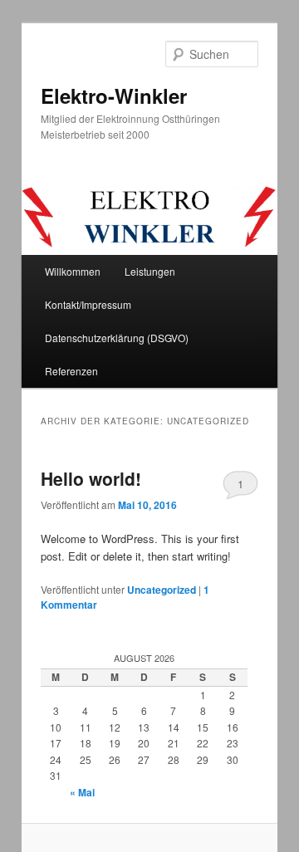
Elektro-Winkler (114, 95)
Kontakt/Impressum (88, 304)
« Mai (82, 792)
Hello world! (91, 478)
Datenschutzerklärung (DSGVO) (117, 338)
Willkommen (72, 271)
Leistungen (150, 271)
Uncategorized (161, 589)
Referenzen (71, 371)
